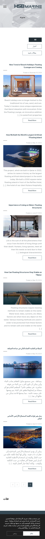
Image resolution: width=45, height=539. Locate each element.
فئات (6, 498)
